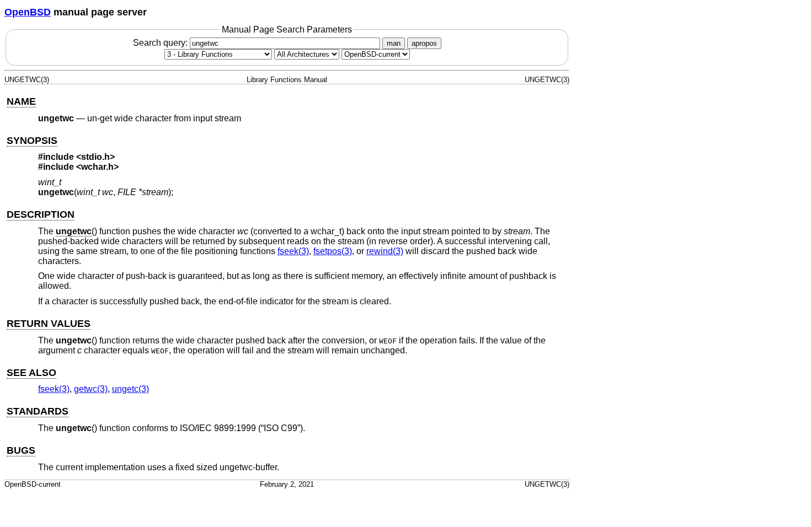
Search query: (161, 42)
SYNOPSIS (32, 140)
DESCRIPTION (40, 214)
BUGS (21, 450)
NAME (21, 101)
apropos (424, 43)
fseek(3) (293, 251)
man (394, 43)
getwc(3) (91, 389)
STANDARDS (37, 411)
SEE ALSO (31, 372)
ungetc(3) (130, 389)
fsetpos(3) (332, 251)
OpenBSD (27, 12)
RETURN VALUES (48, 323)
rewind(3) (384, 251)
